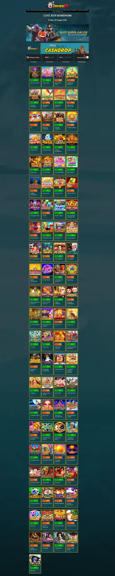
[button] (87, 57)
